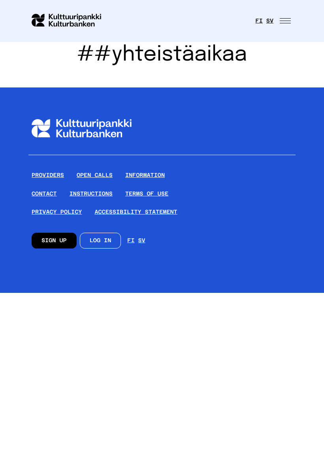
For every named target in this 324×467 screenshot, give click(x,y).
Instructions (91, 194)
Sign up (54, 240)
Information (145, 175)
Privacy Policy (57, 212)
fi (259, 21)
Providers (48, 175)
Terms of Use (146, 194)
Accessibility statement (135, 212)
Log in (100, 240)
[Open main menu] (286, 21)
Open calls (95, 175)
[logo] (71, 21)
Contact (44, 194)
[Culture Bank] (82, 151)
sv (269, 21)
